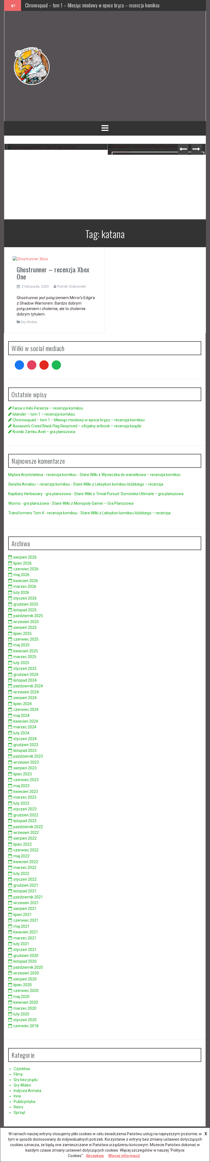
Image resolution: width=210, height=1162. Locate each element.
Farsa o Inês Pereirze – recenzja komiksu (48, 408)
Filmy (18, 1074)
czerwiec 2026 (26, 569)
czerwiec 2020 (26, 990)
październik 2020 (28, 967)
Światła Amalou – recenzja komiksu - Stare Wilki (49, 484)
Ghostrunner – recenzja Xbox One (53, 272)
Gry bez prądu (26, 1080)
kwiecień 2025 (25, 651)
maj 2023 (21, 786)
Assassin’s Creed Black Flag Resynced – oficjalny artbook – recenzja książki (155, 166)
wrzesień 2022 (26, 832)
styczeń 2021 (25, 949)
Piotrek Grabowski (71, 286)
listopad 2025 (25, 610)
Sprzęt (19, 1112)
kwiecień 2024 (25, 721)
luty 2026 (21, 592)
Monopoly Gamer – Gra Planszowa (103, 503)
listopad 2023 (25, 750)
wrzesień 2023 (26, 762)
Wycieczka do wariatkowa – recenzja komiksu (140, 474)
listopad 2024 (25, 680)
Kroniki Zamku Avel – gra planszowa (44, 432)
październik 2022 (28, 827)
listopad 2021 (25, 891)
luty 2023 (21, 803)
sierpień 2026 (25, 557)
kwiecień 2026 (25, 581)
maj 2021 (21, 926)
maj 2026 (21, 575)
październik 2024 (28, 686)
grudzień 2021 (25, 885)
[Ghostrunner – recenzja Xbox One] (30, 258)
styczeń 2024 (25, 739)
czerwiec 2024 (26, 709)
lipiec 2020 (22, 985)
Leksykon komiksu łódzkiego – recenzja (129, 484)
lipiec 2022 (22, 844)
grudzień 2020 (25, 955)
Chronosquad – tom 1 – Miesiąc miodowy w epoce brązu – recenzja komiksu (92, 3)
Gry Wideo (29, 322)
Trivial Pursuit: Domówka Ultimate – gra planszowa (139, 494)
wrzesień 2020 (26, 973)
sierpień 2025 (25, 627)
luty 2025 (21, 663)
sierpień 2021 (25, 908)
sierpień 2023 (25, 768)
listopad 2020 (25, 961)
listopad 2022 (25, 821)
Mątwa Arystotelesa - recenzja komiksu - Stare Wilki (53, 474)
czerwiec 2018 (26, 1026)
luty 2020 (21, 1014)
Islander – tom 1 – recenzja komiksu (44, 414)
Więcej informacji (124, 1156)
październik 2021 (28, 897)
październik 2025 (28, 616)
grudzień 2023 (25, 745)
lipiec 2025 (22, 633)
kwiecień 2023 (25, 791)
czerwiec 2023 (26, 780)
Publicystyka (24, 1101)
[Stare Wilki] (32, 65)
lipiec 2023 (22, 774)
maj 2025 (21, 645)
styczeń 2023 (25, 809)
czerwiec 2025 (26, 639)
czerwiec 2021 (26, 920)
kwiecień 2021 (25, 932)
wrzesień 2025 (26, 622)
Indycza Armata (27, 1090)
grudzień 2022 (25, 815)
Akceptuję (95, 1156)
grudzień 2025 (25, 604)
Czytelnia (22, 1069)
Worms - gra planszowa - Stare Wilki (39, 503)
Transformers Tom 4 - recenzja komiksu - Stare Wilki (53, 513)
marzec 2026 (24, 586)
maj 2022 (21, 856)
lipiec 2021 (22, 914)
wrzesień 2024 (26, 692)
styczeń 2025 (25, 668)
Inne (17, 1096)
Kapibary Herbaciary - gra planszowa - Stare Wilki (50, 494)
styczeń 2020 (25, 1020)
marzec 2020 (24, 1008)
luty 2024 (21, 733)
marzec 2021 (24, 938)
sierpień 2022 (25, 838)
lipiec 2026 (22, 563)
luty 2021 (21, 944)
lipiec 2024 (22, 704)
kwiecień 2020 (25, 1002)
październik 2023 (28, 756)
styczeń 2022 (25, 879)
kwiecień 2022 (25, 862)
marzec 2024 (24, 727)
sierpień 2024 (25, 698)
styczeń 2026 (25, 598)
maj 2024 (21, 715)
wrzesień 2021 (26, 903)
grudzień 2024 (25, 674)
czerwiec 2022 (26, 850)
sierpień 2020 (25, 979)
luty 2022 (21, 873)
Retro (18, 1107)
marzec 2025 (24, 657)
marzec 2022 (24, 867)
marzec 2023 (24, 797)
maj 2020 (21, 996)
